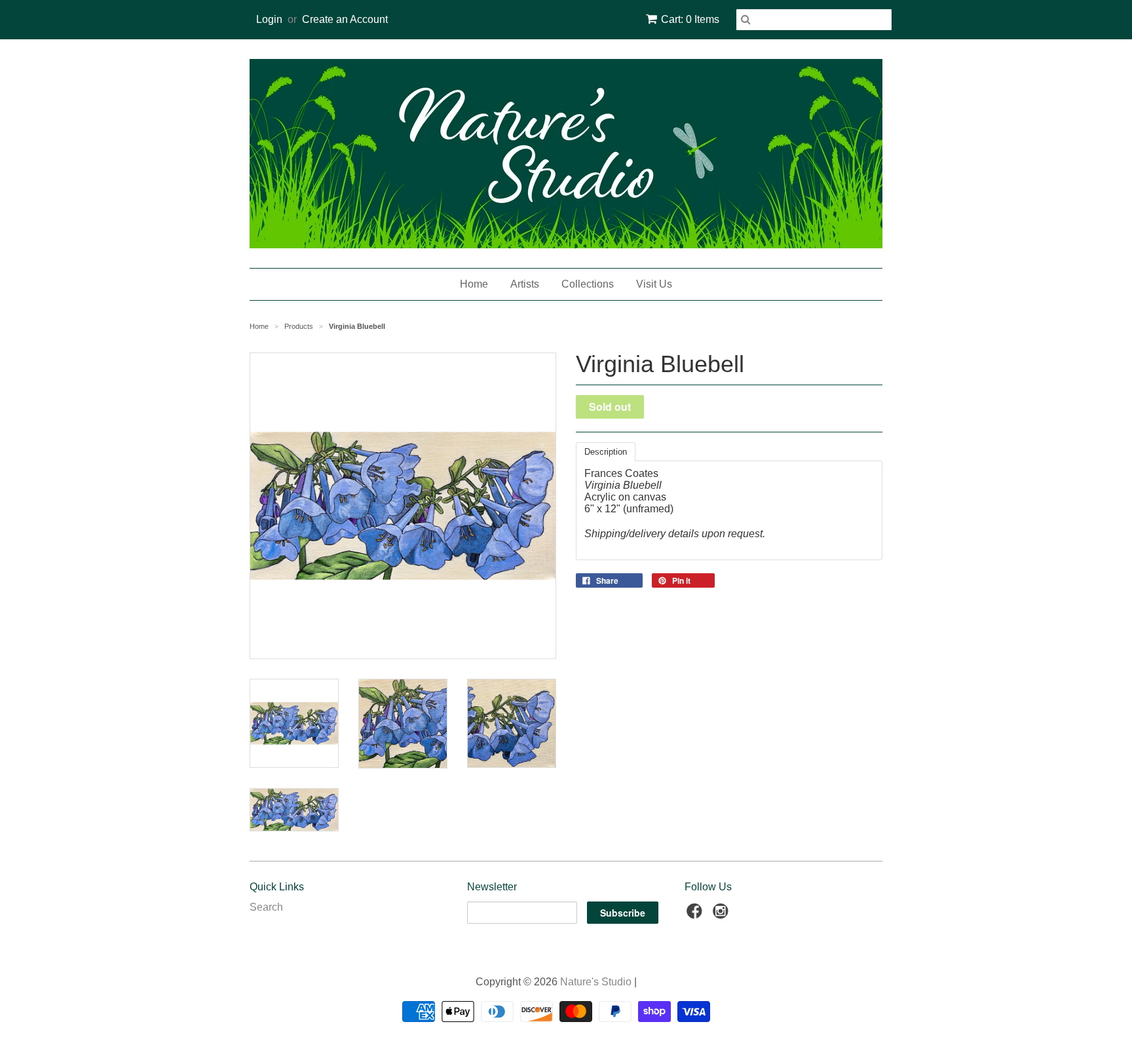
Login (269, 19)
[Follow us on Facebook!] (696, 914)
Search (266, 907)
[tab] (605, 451)
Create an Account (345, 19)
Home (474, 284)
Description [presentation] (605, 452)
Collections (587, 284)
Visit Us (654, 284)
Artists (524, 284)
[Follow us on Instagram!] (722, 914)
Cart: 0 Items (690, 19)
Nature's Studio (596, 981)
